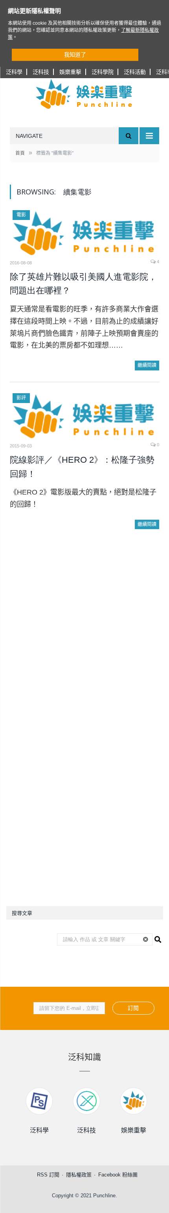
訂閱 (133, 1008)
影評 (21, 398)
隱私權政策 (79, 1175)
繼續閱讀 (147, 365)
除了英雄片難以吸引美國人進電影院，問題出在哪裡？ (83, 284)
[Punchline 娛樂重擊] (84, 94)
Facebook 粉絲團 (118, 1175)
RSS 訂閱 (48, 1175)
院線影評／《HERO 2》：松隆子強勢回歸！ (82, 467)
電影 (21, 215)
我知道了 (75, 54)
